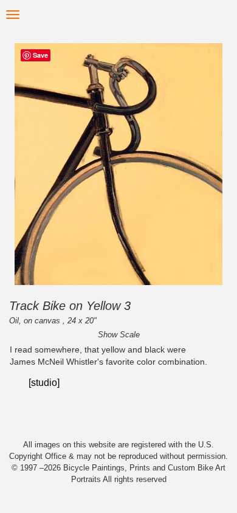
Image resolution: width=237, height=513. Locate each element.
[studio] (44, 382)
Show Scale (119, 334)
